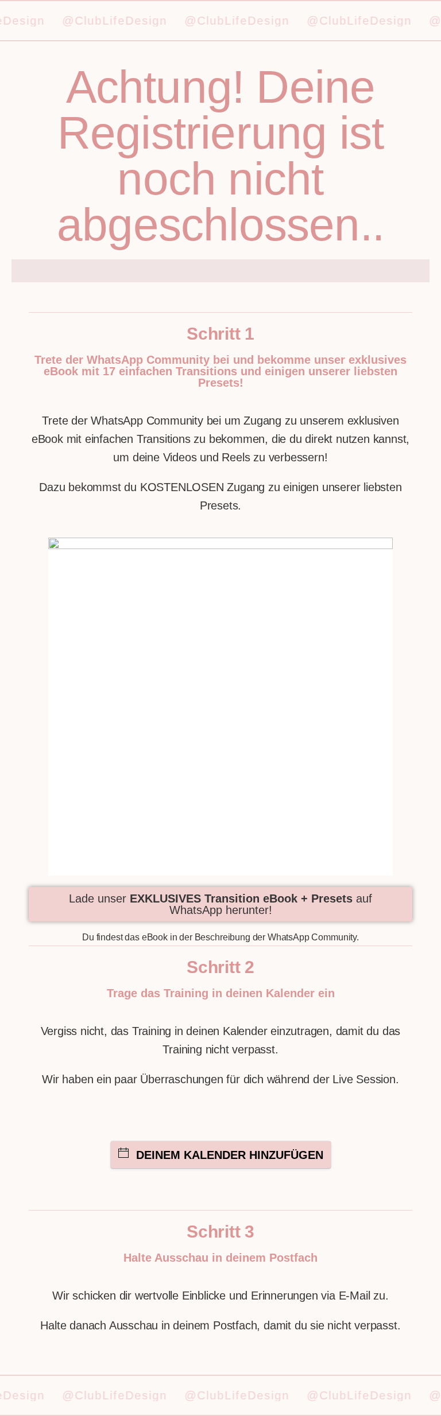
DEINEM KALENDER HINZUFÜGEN (229, 1155)
